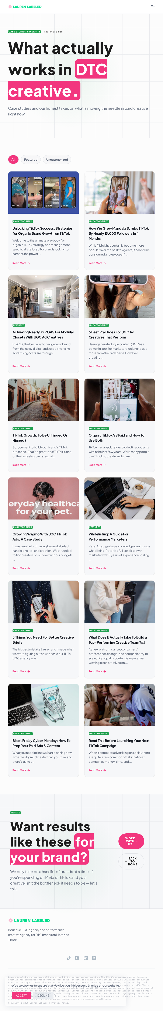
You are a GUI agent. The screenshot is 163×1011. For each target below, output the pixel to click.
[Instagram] (77, 958)
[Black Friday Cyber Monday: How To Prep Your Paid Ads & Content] (43, 705)
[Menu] (153, 7)
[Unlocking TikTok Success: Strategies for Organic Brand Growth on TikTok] (43, 192)
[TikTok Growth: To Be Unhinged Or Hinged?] (43, 400)
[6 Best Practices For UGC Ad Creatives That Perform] (119, 296)
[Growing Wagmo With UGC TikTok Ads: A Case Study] (43, 498)
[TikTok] (69, 958)
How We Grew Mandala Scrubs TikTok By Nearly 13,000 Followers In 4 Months (119, 233)
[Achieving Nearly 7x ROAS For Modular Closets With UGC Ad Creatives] (43, 296)
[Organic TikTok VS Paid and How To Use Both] (119, 400)
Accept (21, 995)
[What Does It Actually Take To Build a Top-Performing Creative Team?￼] (119, 602)
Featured (18, 325)
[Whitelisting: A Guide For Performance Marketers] (119, 498)
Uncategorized (22, 221)
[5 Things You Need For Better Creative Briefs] (43, 602)
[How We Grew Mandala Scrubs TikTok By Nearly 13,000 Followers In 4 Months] (119, 192)
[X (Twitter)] (94, 958)
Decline (43, 995)
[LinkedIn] (86, 958)
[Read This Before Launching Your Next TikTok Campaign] (119, 705)
